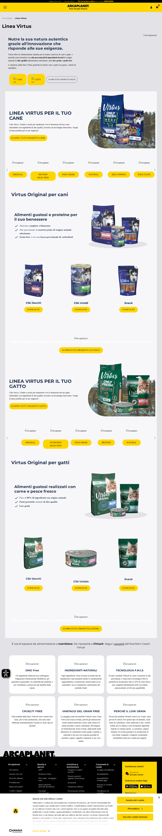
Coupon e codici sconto (75, 771)
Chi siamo (13, 770)
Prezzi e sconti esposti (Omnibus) (76, 777)
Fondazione (14, 782)
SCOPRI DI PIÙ (33, 310)
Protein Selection (43, 176)
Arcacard (72, 783)
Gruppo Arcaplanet (105, 770)
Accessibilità (102, 774)
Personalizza (133, 809)
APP (40, 770)
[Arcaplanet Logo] (78, 7)
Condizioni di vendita (103, 792)
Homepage (7, 18)
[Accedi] (151, 7)
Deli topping (119, 174)
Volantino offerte (75, 787)
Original (18, 174)
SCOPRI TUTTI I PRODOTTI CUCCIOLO (81, 350)
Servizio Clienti (69, 1)
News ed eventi (16, 787)
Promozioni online (76, 791)
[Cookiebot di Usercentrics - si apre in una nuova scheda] (15, 831)
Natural (94, 174)
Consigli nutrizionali (43, 792)
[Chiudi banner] (159, 797)
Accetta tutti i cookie (135, 800)
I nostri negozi (15, 791)
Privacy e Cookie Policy (104, 786)
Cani (19, 79)
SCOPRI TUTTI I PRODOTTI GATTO (28, 406)
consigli (119, 643)
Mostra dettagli (39, 831)
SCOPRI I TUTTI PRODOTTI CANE (28, 138)
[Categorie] (5, 7)
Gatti (38, 79)
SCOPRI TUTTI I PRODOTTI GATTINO (81, 629)
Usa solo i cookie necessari (135, 817)
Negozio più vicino (55, 1)
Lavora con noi (15, 774)
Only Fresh (68, 174)
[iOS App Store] (146, 786)
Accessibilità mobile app (102, 779)
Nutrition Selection (55, 444)
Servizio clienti (136, 775)
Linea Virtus (20, 18)
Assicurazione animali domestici (46, 786)
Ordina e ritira (44, 774)
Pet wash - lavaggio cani (47, 779)
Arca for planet (16, 778)
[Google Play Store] (131, 786)
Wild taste (144, 174)
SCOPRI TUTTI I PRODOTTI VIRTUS (61, 79)
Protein (106, 442)
